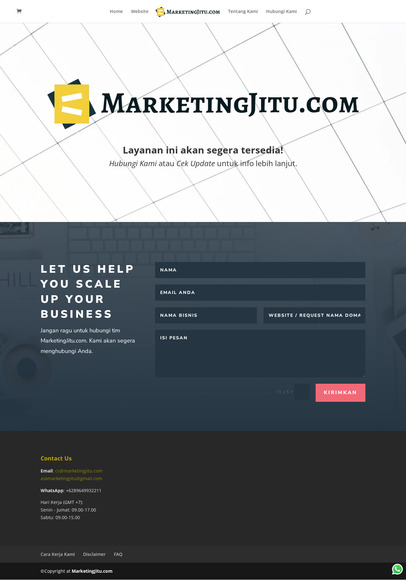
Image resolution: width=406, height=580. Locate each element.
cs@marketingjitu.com (78, 471)
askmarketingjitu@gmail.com (71, 478)
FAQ (118, 554)
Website (139, 11)
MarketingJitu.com (92, 571)
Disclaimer (94, 554)
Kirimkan (340, 392)
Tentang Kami (243, 11)
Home (116, 11)
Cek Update (195, 163)
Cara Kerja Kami (58, 554)
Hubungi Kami (281, 11)
